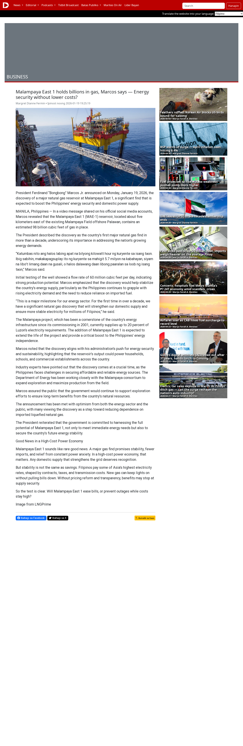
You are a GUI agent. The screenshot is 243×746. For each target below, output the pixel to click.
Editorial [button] (31, 5)
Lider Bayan (131, 5)
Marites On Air (113, 5)
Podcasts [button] (47, 5)
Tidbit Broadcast (68, 5)
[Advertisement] (121, 49)
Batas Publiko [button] (90, 5)
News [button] (17, 5)
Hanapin (233, 6)
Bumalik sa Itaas (146, 518)
